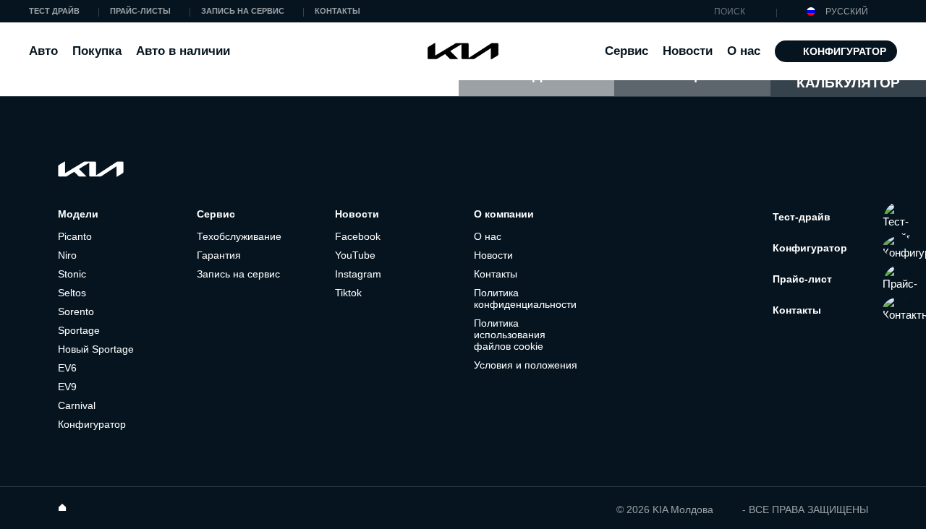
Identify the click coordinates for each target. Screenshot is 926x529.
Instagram (358, 274)
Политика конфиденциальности (525, 298)
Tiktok (348, 292)
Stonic (72, 274)
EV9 (67, 386)
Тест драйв (54, 11)
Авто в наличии (183, 51)
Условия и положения (525, 365)
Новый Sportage (96, 349)
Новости (688, 51)
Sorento (76, 311)
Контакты (337, 11)
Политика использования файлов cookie (509, 334)
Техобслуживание (239, 236)
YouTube (355, 255)
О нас (487, 236)
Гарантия (219, 255)
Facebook (358, 236)
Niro (67, 255)
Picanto (75, 236)
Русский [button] (845, 12)
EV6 (67, 368)
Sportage (79, 330)
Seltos (72, 292)
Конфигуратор (844, 51)
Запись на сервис (242, 11)
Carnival (76, 405)
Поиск (702, 12)
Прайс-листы (140, 11)
